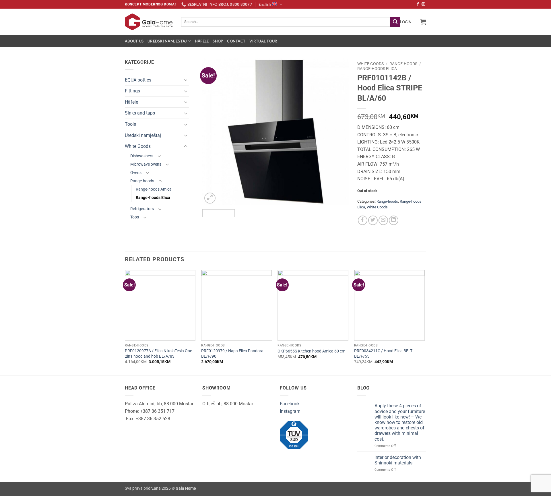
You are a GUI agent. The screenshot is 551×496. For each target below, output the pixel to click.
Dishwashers (141, 156)
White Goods (370, 63)
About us (134, 41)
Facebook (290, 403)
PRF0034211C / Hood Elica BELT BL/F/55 (383, 353)
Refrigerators (142, 208)
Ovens (135, 172)
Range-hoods (403, 63)
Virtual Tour (263, 41)
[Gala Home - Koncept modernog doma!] (148, 21)
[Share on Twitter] (373, 220)
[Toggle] (185, 79)
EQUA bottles (138, 80)
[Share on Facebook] (362, 220)
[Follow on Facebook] (418, 4)
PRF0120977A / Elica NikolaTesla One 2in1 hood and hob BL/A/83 (158, 353)
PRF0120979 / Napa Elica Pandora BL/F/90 (232, 353)
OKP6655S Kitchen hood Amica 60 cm (311, 351)
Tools (130, 124)
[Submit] (395, 22)
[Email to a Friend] (383, 220)
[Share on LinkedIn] (393, 220)
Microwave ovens (145, 164)
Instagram (290, 411)
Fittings (132, 91)
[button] (406, 22)
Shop (218, 41)
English (265, 4)
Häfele (202, 41)
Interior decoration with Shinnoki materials (398, 460)
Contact (236, 41)
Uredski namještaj (167, 41)
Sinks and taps (140, 113)
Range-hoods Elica (377, 68)
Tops (134, 217)
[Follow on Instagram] (423, 4)
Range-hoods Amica (154, 189)
